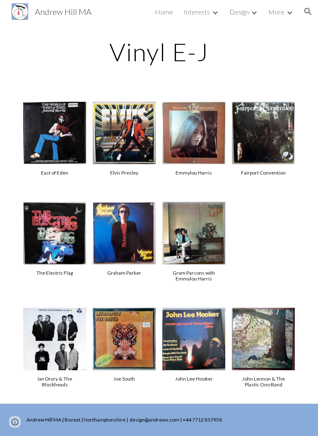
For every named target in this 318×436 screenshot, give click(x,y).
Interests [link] (197, 12)
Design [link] (239, 12)
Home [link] (164, 12)
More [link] (276, 12)
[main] (159, 52)
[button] (308, 12)
